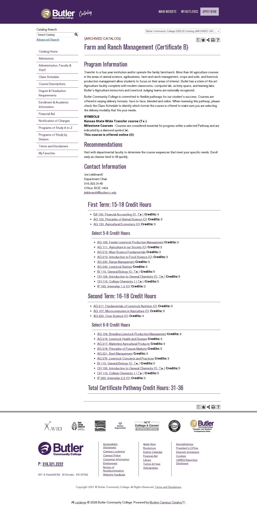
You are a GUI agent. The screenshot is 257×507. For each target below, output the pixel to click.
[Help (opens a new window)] (218, 40)
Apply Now (149, 444)
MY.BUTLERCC (189, 11)
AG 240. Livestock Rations (114, 267)
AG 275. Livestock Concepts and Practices (125, 358)
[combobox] (182, 31)
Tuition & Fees (151, 463)
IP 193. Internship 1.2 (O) (113, 286)
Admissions (46, 58)
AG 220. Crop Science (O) (111, 316)
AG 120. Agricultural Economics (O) (117, 224)
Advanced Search (47, 39)
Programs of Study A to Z (55, 128)
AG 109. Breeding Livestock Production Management (131, 334)
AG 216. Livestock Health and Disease (122, 339)
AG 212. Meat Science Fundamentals (121, 252)
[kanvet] (100, 426)
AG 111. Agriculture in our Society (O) (122, 247)
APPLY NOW (210, 11)
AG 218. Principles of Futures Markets (122, 348)
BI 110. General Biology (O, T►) (118, 271)
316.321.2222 (53, 464)
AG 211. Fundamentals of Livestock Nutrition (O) (125, 306)
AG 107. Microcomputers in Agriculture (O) (121, 311)
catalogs (80, 502)
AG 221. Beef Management (115, 353)
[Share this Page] (208, 40)
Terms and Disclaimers (53, 146)
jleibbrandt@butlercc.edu (100, 192)
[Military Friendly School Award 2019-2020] (174, 426)
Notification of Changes (54, 121)
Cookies (181, 455)
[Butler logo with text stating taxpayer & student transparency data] (202, 426)
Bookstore (149, 448)
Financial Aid (47, 114)
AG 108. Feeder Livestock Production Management (130, 242)
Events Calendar (152, 452)
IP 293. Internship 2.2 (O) (113, 378)
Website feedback (114, 474)
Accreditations (184, 444)
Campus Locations (114, 451)
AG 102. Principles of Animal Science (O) (120, 219)
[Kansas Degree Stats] (120, 426)
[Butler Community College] (66, 22)
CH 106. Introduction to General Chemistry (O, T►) (131, 276)
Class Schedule (49, 77)
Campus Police (112, 455)
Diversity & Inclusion (187, 452)
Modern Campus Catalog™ (167, 502)
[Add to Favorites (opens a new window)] (203, 40)
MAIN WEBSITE (168, 11)
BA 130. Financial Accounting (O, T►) (119, 214)
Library (147, 459)
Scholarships (150, 467)
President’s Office (187, 448)
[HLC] (78, 426)
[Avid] (52, 426)
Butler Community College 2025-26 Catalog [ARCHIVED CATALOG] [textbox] (183, 31)
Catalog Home (48, 51)
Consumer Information (116, 459)
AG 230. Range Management (116, 262)
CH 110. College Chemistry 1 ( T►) (120, 281)
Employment (110, 463)
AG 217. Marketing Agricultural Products (123, 344)
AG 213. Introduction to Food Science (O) (125, 257)
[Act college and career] (147, 426)
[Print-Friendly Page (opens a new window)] (213, 40)
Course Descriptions (52, 84)
